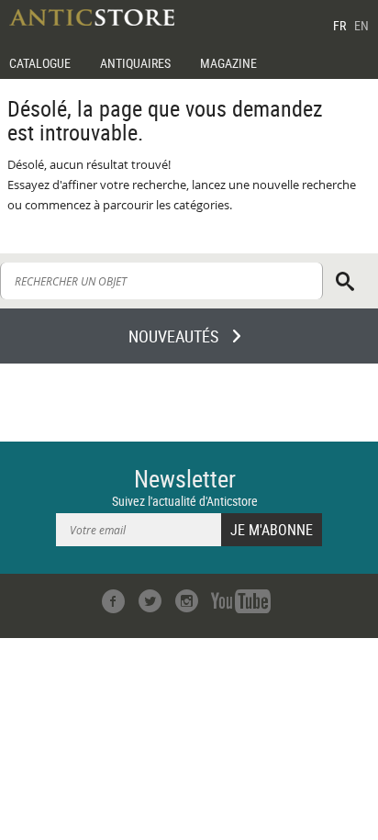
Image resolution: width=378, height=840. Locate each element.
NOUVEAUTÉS (173, 336)
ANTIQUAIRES (135, 63)
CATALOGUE (40, 63)
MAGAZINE (228, 63)
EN (361, 25)
